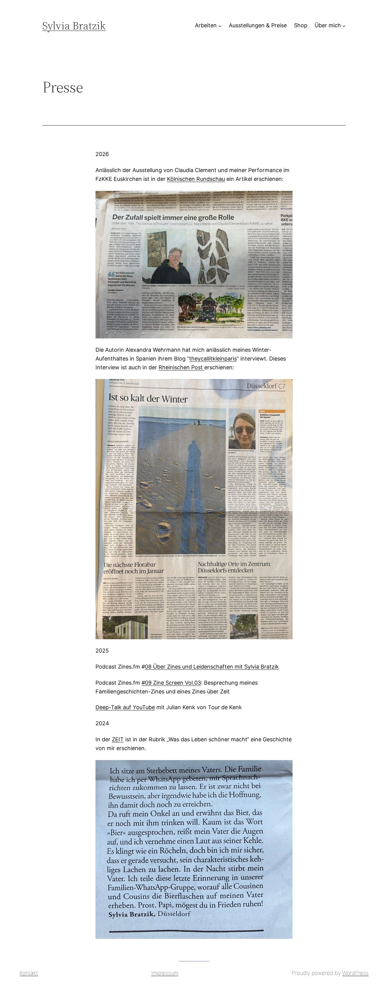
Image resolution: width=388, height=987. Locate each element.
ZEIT (118, 739)
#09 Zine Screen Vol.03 (171, 683)
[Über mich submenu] (344, 25)
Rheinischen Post (181, 367)
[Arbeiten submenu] (220, 25)
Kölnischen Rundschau (196, 179)
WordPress (355, 973)
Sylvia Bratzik (74, 25)
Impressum (164, 973)
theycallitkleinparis (213, 358)
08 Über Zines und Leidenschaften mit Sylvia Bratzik (212, 666)
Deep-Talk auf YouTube (125, 707)
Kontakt (28, 973)
